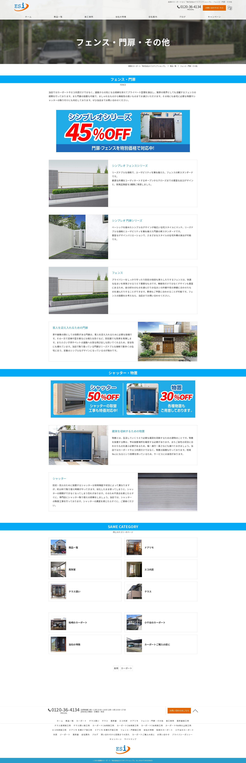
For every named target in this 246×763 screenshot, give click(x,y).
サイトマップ (130, 739)
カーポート (126, 668)
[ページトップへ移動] (195, 710)
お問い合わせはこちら (214, 7)
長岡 (116, 668)
